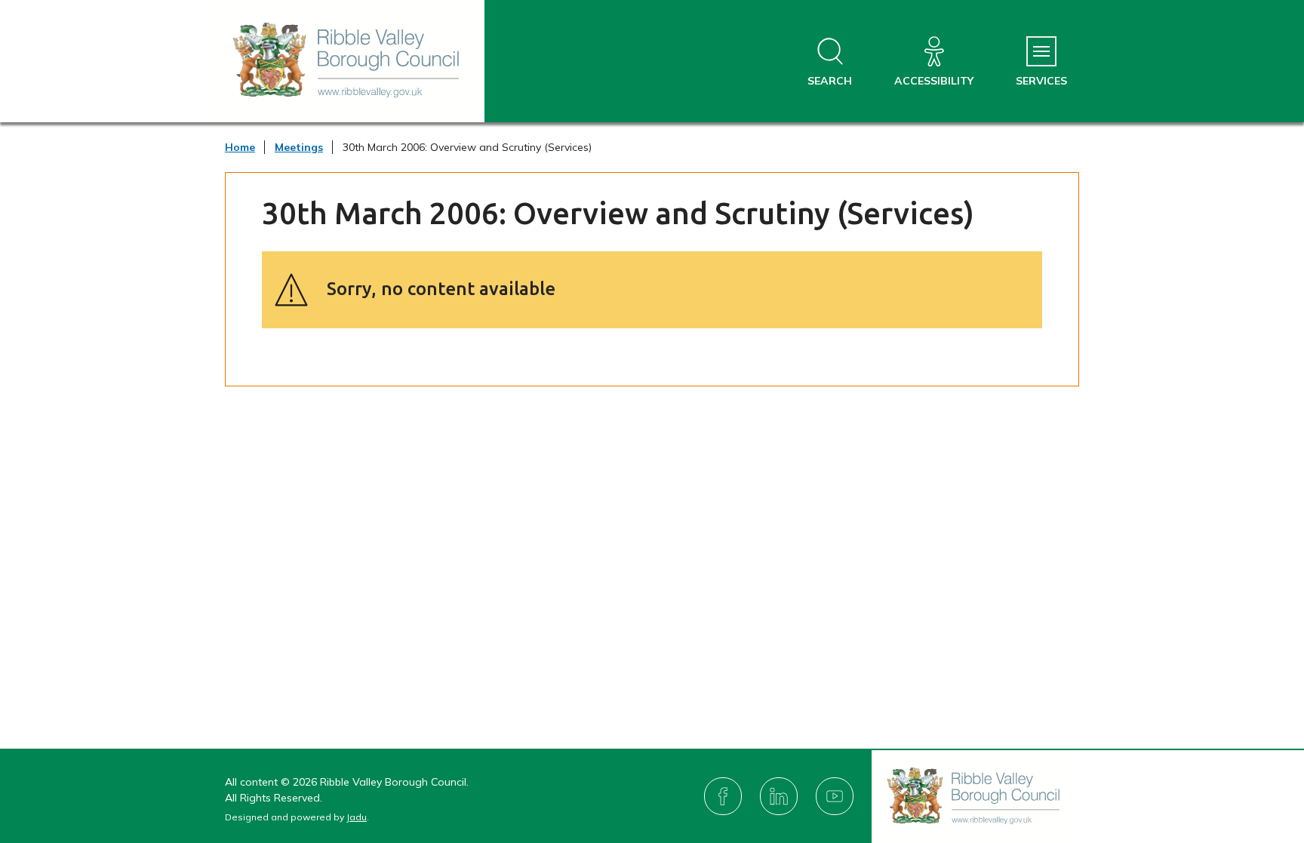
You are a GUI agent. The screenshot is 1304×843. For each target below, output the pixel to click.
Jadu (356, 817)
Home (240, 147)
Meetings (299, 147)
